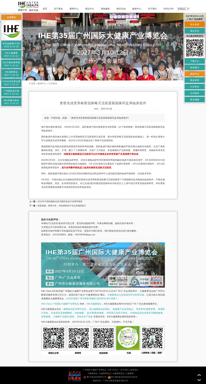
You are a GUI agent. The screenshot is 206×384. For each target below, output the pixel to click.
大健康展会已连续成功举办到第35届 (125, 294)
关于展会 (58, 8)
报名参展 (194, 24)
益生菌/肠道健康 (95, 313)
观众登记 (194, 31)
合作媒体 (194, 93)
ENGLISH (169, 8)
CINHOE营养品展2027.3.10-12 (11, 83)
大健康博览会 (105, 373)
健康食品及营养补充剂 (74, 309)
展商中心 (74, 8)
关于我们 (152, 8)
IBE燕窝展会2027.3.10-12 (11, 73)
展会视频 (194, 99)
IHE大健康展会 (93, 303)
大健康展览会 (118, 373)
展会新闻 (194, 80)
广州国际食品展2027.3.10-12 (11, 92)
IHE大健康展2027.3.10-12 (11, 54)
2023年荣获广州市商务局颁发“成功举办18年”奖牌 (91, 298)
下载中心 (194, 61)
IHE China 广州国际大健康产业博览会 (60, 303)
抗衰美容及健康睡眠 (61, 313)
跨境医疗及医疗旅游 (117, 313)
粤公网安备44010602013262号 (124, 377)
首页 (45, 8)
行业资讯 (53, 83)
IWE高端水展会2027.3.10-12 (11, 102)
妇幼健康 (79, 313)
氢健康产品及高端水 (123, 309)
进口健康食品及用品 (99, 309)
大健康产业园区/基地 (63, 316)
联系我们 (134, 370)
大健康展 (130, 373)
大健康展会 (92, 373)
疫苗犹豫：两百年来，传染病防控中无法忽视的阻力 (62, 205)
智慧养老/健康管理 (145, 309)
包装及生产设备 (85, 316)
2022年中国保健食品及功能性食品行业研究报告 (60, 201)
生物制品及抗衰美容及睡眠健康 (146, 313)
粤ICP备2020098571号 (96, 377)
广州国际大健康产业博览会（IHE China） (101, 370)
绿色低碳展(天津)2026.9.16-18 (11, 45)
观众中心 (89, 8)
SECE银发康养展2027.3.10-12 (11, 64)
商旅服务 (105, 8)
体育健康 (45, 316)
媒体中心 (136, 8)
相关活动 (121, 8)
